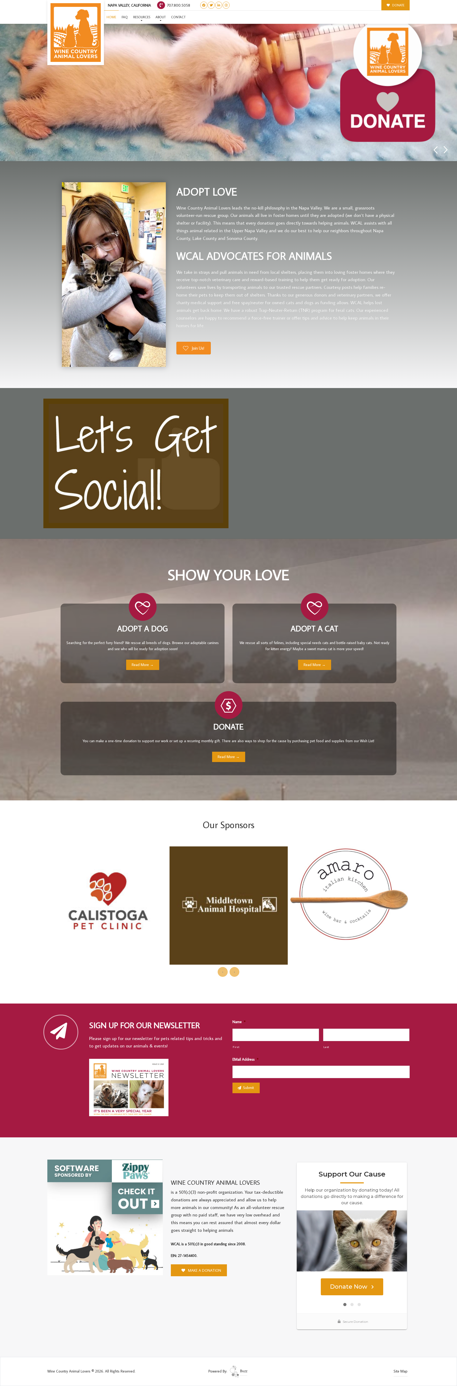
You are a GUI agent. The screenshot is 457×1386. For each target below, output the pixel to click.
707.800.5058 (178, 5)
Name (238, 1021)
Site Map (401, 1371)
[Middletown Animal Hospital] (108, 905)
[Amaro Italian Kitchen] (229, 893)
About (161, 17)
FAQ (125, 17)
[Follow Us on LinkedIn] (218, 5)
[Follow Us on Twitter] (211, 5)
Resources (141, 17)
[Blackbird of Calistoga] (349, 886)
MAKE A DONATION (204, 1270)
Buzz (243, 1371)
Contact (178, 17)
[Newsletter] (131, 1088)
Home (111, 17)
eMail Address (245, 1059)
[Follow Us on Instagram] (226, 5)
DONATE (397, 5)
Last (326, 1047)
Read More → (143, 664)
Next (445, 149)
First (236, 1047)
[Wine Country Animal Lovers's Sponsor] (105, 1217)
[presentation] (222, 972)
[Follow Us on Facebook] (203, 5)
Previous (435, 149)
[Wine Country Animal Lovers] (76, 32)
